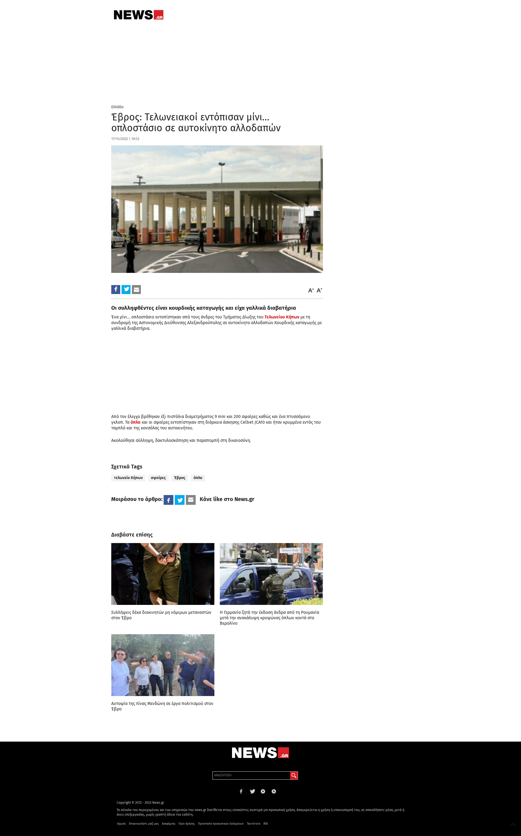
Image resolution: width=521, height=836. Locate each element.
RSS (265, 823)
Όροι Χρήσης (187, 823)
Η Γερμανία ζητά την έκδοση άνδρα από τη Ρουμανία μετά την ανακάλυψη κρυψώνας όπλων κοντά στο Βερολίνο (269, 618)
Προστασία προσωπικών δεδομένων (221, 823)
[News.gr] (138, 15)
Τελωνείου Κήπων (282, 317)
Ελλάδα (117, 107)
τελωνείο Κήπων (128, 478)
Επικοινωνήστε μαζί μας (144, 823)
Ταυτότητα (253, 823)
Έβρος (179, 478)
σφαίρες (158, 478)
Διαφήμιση (168, 823)
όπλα (136, 422)
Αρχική (121, 823)
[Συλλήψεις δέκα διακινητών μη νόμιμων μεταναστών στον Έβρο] (162, 574)
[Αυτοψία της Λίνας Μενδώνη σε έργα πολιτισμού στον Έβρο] (162, 665)
